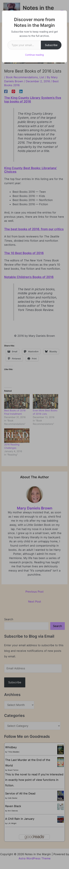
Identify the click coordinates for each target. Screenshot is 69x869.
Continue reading (34, 54)
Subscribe (51, 45)
